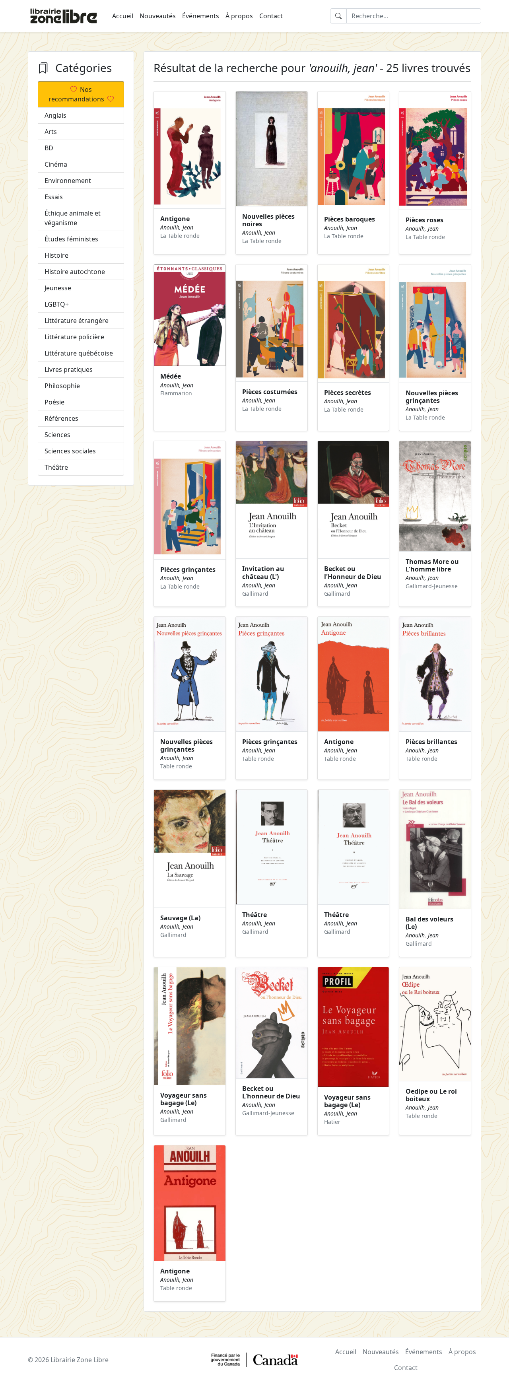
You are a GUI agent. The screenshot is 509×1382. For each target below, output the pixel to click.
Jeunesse (58, 288)
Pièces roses (424, 220)
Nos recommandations (76, 94)
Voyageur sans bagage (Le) (183, 1099)
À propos (239, 16)
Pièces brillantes (431, 741)
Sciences (57, 434)
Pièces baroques (349, 219)
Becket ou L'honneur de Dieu (271, 1092)
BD (49, 148)
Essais (54, 196)
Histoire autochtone (75, 271)
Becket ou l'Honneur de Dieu (352, 572)
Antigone (175, 218)
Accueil (122, 16)
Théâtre (56, 467)
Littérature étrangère (77, 320)
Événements (200, 16)
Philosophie (62, 385)
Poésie (54, 402)
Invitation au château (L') (263, 572)
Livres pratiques (69, 369)
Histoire (56, 255)
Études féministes (71, 239)
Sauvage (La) (180, 918)
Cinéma (56, 164)
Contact (271, 16)
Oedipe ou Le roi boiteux (431, 1095)
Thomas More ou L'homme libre (432, 565)
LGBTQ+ (57, 304)
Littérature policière (74, 336)
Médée (170, 376)
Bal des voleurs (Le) (429, 923)
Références (61, 418)
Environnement (68, 180)
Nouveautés (158, 16)
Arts (51, 131)
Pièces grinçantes (188, 569)
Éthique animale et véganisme (73, 218)
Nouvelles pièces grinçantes (432, 397)
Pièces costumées (269, 391)
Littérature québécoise (79, 353)
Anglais (55, 115)
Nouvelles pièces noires (268, 220)
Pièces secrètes (347, 392)
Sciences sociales (70, 451)
